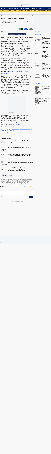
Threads (2, 130)
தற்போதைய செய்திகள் (13, 8)
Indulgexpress (34, 0)
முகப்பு (4, 8)
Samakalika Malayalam (20, 0)
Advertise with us (11, 112)
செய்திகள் (3, 15)
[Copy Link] (32, 29)
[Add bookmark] (32, 15)
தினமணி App (19, 132)
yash (11, 175)
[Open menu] (1, 3)
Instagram (22, 129)
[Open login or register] (50, 3)
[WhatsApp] (20, 29)
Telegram (30, 129)
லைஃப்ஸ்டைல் (42, 8)
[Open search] (3, 3)
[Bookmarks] (48, 3)
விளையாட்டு (34, 8)
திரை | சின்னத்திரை (24, 8)
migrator (2, 31)
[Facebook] (25, 29)
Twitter (17, 129)
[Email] (30, 29)
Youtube (26, 129)
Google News (11, 130)
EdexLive (39, 0)
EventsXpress (44, 0)
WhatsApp (25, 126)
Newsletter (18, 124)
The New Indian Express (4, 0)
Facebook (14, 129)
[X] (22, 29)
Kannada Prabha (13, 0)
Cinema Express (28, 0)
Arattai (6, 130)
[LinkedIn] (27, 29)
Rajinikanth (4, 175)
